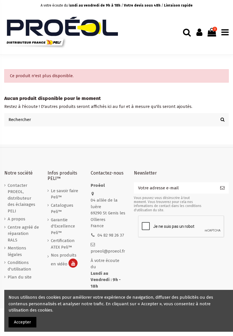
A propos (16, 219)
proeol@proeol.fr (108, 251)
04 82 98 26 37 (110, 235)
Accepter (22, 322)
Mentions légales (17, 251)
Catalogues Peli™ (62, 208)
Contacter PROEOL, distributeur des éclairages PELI (21, 198)
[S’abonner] (222, 188)
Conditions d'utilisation (19, 266)
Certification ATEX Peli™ (63, 244)
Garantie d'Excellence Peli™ (63, 226)
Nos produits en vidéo (63, 259)
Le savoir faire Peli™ (64, 194)
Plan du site (20, 277)
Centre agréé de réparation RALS (23, 234)
